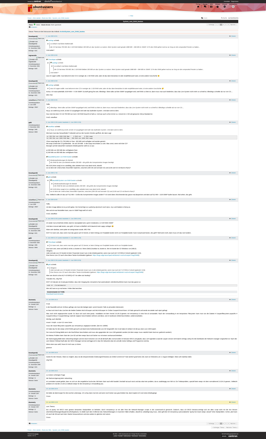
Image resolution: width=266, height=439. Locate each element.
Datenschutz (127, 436)
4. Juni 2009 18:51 (51, 36)
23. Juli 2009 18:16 (52, 352)
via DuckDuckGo (233, 18)
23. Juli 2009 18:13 (52, 299)
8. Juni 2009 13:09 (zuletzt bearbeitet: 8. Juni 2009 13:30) (63, 122)
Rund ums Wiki (46, 18)
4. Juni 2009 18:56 (51, 55)
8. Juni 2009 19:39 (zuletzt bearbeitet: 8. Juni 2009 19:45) (63, 219)
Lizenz (115, 436)
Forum (205, 4)
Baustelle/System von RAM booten (60, 157)
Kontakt (120, 436)
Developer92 (33, 36)
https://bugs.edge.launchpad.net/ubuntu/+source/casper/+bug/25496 (116, 255)
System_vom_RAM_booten (61, 18)
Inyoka (36, 434)
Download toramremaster (54, 294)
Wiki (211, 4)
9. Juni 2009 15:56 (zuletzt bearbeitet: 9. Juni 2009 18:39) (63, 260)
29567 (36, 107)
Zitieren (233, 36)
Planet (224, 4)
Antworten (34, 27)
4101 (35, 51)
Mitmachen (233, 4)
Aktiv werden (37, 18)
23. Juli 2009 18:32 (52, 371)
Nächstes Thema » (232, 427)
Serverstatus (142, 436)
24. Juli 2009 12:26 (52, 402)
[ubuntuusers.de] (41, 8)
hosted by (31, 1)
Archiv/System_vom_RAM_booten (72, 32)
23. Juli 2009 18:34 (52, 389)
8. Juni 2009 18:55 (51, 199)
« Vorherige (210, 24)
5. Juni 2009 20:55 (51, 100)
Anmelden (227, 1)
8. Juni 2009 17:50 (51, 173)
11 (35, 307)
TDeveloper (52, 60)
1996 (35, 129)
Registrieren (234, 1)
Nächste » (233, 24)
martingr (51, 40)
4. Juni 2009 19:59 (51, 81)
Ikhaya (217, 4)
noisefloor (32, 100)
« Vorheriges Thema (218, 427)
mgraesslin (33, 55)
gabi (30, 122)
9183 (35, 68)
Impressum (135, 436)
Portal (198, 4)
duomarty (32, 300)
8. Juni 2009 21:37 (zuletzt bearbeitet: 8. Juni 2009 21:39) (63, 238)
